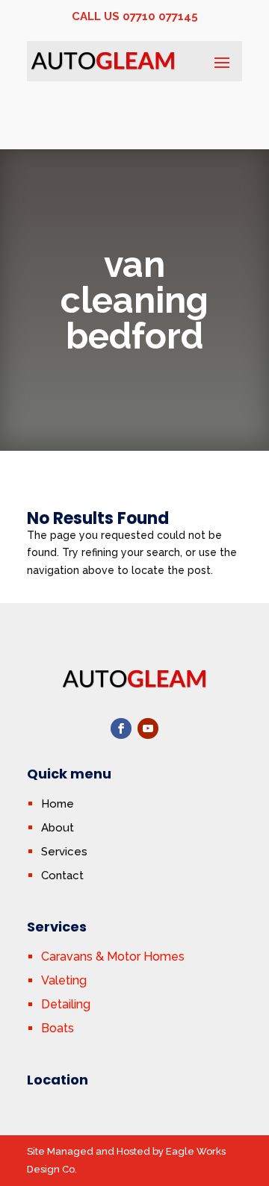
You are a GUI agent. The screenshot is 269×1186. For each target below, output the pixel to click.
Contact (62, 875)
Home (57, 804)
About (57, 827)
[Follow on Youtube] (147, 728)
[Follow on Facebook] (121, 728)
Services (64, 851)
